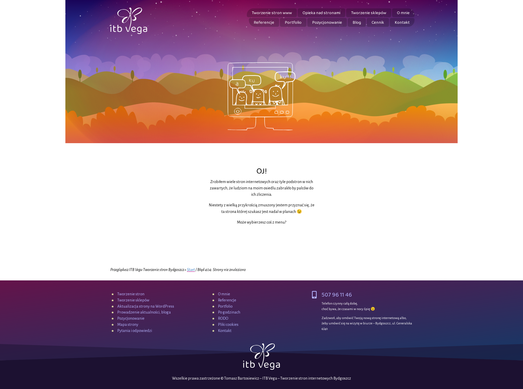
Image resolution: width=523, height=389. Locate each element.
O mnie (403, 13)
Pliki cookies (228, 324)
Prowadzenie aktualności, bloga (144, 312)
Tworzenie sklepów (368, 13)
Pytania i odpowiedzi (134, 330)
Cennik (378, 22)
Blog (357, 22)
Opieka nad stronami (321, 13)
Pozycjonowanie (327, 22)
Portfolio (293, 22)
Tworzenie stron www (272, 13)
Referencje (264, 22)
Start (191, 270)
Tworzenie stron (130, 294)
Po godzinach (229, 312)
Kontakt (402, 22)
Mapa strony (127, 324)
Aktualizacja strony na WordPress (145, 306)
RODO (223, 318)
